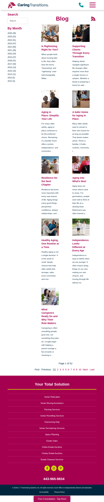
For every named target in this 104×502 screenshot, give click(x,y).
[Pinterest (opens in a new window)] (60, 468)
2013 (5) (11, 77)
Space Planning (52, 434)
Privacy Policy (59, 492)
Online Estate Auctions (52, 447)
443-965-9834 (53, 479)
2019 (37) (12, 57)
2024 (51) (12, 40)
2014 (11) (12, 74)
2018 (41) (12, 60)
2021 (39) (12, 50)
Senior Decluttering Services (52, 428)
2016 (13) (12, 67)
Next (85, 369)
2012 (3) (11, 81)
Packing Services (52, 409)
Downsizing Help (52, 422)
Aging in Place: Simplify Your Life (50, 115)
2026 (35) (12, 33)
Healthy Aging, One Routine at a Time (50, 243)
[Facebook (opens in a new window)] (47, 468)
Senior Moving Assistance (52, 403)
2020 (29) (12, 53)
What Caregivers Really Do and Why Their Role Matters (49, 316)
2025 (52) (12, 36)
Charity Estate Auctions (52, 453)
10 (80, 369)
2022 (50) (12, 47)
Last (92, 369)
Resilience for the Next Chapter (49, 181)
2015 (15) (12, 71)
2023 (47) (12, 43)
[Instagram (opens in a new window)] (54, 468)
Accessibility (43, 492)
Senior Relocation (52, 397)
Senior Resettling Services (52, 416)
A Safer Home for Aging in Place (80, 115)
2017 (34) (12, 64)
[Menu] (92, 5)
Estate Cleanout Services (52, 459)
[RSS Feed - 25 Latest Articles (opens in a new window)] (93, 18)
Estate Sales (52, 441)
